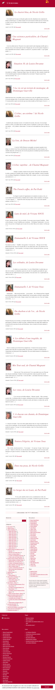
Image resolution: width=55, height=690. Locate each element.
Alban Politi (32, 559)
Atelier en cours (11, 528)
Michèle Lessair (33, 547)
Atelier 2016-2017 (12, 541)
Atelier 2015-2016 (12, 543)
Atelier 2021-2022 (12, 534)
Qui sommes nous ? (34, 576)
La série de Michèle (13, 605)
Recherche (8, 518)
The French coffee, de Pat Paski (27, 189)
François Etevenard (34, 538)
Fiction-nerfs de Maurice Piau (15, 596)
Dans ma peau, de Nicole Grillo (29, 465)
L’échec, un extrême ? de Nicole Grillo (29, 115)
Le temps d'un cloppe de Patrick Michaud (17, 599)
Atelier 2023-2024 (12, 531)
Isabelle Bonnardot (34, 524)
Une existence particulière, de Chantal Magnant (30, 38)
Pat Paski (32, 556)
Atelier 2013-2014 (12, 546)
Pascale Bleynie (33, 523)
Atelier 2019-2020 (12, 537)
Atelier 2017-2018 (12, 540)
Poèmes (9, 573)
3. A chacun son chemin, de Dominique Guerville (31, 415)
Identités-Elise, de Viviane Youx (15, 561)
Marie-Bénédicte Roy (34, 562)
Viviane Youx (33, 565)
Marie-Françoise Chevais (35, 532)
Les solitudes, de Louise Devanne (28, 262)
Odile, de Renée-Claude (13, 566)
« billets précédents (20, 512)
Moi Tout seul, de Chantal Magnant (28, 365)
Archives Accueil (12, 578)
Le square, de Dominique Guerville (16, 555)
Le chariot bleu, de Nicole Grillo (29, 12)
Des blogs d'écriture (30, 637)
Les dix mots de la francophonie (14, 608)
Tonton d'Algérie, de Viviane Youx (30, 441)
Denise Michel (33, 552)
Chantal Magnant (33, 549)
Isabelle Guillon (33, 544)
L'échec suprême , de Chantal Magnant (30, 164)
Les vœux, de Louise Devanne (26, 389)
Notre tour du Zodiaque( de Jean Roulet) (16, 607)
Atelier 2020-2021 (12, 535)
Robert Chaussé (33, 530)
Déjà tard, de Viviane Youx (14, 552)
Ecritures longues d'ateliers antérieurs (15, 558)
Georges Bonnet (12, 575)
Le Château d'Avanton (31, 632)
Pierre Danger (33, 533)
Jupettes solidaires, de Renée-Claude (16, 560)
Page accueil (18, 27)
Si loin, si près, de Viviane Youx (15, 557)
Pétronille (32, 553)
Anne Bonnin (33, 527)
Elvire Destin (33, 535)
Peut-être (10, 551)
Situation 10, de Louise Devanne (28, 63)
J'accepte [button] (47, 686)
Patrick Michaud (33, 550)
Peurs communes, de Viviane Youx (16, 564)
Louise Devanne (33, 537)
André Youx (32, 564)
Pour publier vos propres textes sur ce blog (39, 574)
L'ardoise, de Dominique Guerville (16, 563)
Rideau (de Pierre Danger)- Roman (16, 593)
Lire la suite (46, 28)
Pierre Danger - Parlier (12, 582)
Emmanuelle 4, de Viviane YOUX (30, 237)
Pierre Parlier (33, 555)
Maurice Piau (33, 558)
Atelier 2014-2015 (12, 545)
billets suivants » (35, 512)
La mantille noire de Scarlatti (15, 598)
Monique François (34, 541)
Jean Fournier (33, 540)
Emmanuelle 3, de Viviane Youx (29, 286)
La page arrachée (12, 581)
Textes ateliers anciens (13, 579)
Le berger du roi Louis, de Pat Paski (29, 489)
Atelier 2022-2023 (12, 532)
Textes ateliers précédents (13, 576)
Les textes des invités (12, 604)
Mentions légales (33, 571)
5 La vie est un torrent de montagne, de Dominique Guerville (31, 89)
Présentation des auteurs (12, 610)
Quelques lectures (11, 572)
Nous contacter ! (33, 573)
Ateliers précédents (11, 529)
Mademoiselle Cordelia (31, 639)
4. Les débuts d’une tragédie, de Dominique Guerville (27, 339)
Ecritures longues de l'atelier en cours (15, 549)
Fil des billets (6, 618)
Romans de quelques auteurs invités (15, 595)
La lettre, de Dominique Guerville (15, 567)
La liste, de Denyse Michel (24, 140)
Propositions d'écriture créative (33, 634)
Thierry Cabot (33, 529)
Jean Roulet (32, 561)
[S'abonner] (47, 2)
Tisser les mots (29, 635)
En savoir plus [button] (35, 687)
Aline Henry (32, 546)
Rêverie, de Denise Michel (14, 554)
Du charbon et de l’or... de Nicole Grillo (30, 312)
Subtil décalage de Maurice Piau (15, 602)
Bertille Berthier (33, 521)
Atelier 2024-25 (12, 548)
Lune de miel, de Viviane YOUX (29, 213)
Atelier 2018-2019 (12, 538)
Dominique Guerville (34, 543)
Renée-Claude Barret (34, 520)
